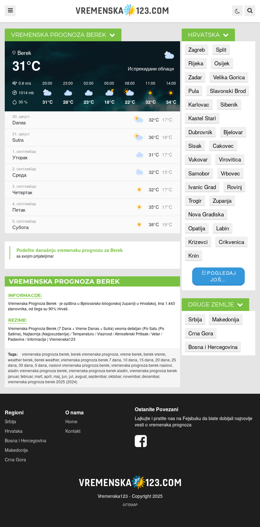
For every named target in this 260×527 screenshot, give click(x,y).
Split (221, 49)
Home (71, 421)
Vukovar (198, 159)
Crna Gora (200, 333)
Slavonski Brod (228, 91)
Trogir (195, 200)
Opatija (196, 228)
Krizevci (198, 242)
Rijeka (195, 63)
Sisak (195, 145)
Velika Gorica (229, 77)
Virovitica (230, 159)
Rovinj (234, 187)
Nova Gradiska (206, 214)
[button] (21, 93)
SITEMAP (130, 504)
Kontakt (73, 431)
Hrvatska (14, 431)
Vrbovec (230, 173)
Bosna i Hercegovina (212, 347)
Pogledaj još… (221, 276)
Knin (193, 255)
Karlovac (198, 104)
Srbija (195, 319)
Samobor (199, 173)
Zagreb (196, 49)
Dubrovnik (200, 132)
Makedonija (225, 319)
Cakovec (223, 145)
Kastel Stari (202, 118)
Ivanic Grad (202, 187)
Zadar (195, 77)
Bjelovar (233, 132)
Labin (222, 228)
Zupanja (222, 200)
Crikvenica (231, 242)
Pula (193, 91)
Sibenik (229, 104)
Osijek (222, 63)
